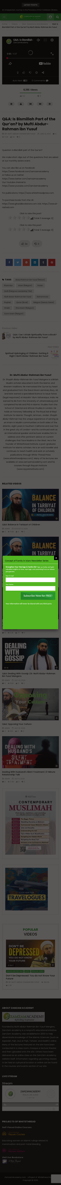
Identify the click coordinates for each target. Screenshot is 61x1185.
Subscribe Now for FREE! (38, 595)
